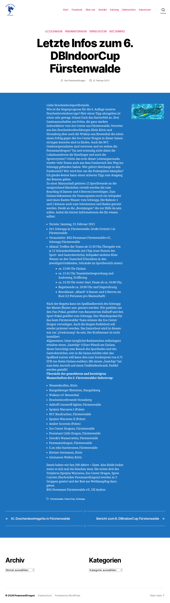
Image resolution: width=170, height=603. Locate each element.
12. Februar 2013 (101, 80)
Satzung (114, 9)
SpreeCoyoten (98, 31)
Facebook (77, 9)
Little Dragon (53, 31)
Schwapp (80, 499)
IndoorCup (69, 499)
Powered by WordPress (67, 595)
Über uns (90, 9)
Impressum (145, 9)
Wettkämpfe (117, 31)
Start (65, 9)
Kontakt (103, 9)
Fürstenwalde (56, 499)
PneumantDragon (76, 31)
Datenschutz (129, 9)
